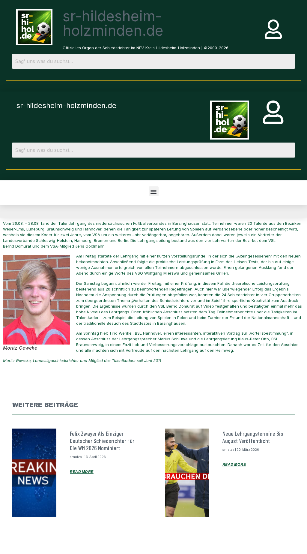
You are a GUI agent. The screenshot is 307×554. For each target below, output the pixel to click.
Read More (82, 472)
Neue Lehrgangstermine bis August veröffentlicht (252, 437)
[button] (154, 191)
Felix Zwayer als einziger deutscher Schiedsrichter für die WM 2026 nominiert (102, 440)
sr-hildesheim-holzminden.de (113, 23)
